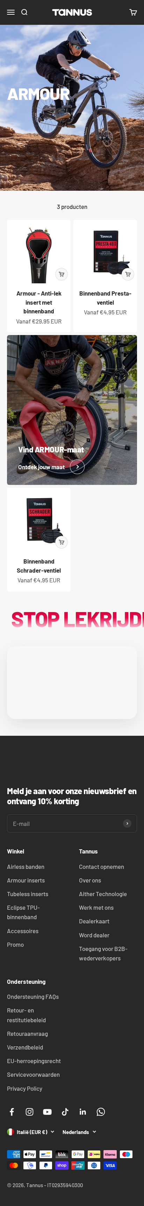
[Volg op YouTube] (47, 1112)
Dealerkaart (94, 920)
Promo (15, 944)
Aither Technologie (103, 893)
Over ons (90, 880)
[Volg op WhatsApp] (101, 1112)
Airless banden (25, 866)
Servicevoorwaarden (33, 1074)
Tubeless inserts (27, 893)
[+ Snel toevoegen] (61, 274)
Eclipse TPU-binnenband (23, 912)
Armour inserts (26, 880)
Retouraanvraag (27, 1033)
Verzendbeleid (25, 1047)
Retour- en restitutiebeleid (26, 1015)
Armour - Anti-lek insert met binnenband (39, 302)
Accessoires (22, 930)
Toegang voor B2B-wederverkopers (103, 953)
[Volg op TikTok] (65, 1112)
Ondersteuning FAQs (33, 996)
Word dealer (94, 934)
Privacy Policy (24, 1088)
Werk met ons (96, 907)
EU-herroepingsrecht (34, 1060)
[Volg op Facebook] (11, 1112)
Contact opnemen (101, 866)
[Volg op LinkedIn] (83, 1112)
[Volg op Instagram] (29, 1112)
